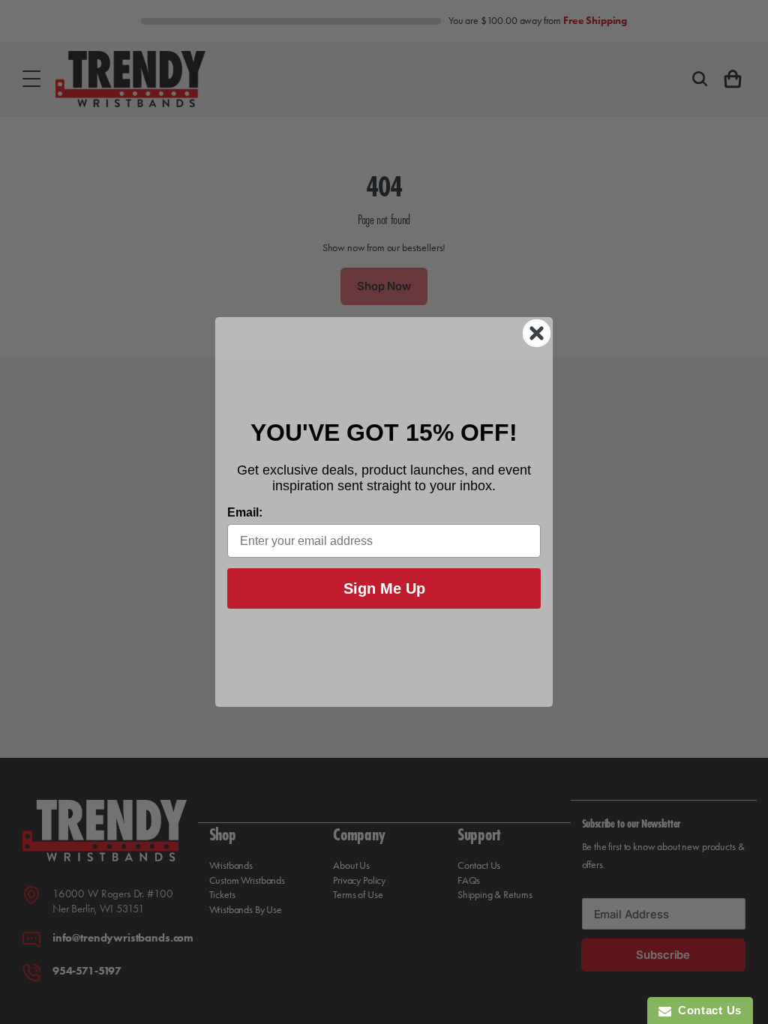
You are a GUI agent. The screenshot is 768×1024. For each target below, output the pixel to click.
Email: (244, 512)
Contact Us (706, 1010)
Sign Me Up (384, 588)
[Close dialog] (536, 333)
